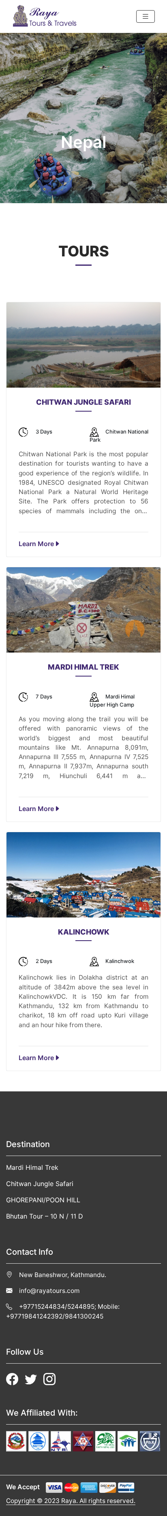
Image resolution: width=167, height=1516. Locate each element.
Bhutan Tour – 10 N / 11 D (44, 1216)
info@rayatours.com (49, 1291)
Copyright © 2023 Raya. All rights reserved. (70, 1501)
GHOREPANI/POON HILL (43, 1200)
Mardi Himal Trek (32, 1167)
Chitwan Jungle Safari (39, 1184)
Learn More (36, 544)
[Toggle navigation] (145, 16)
